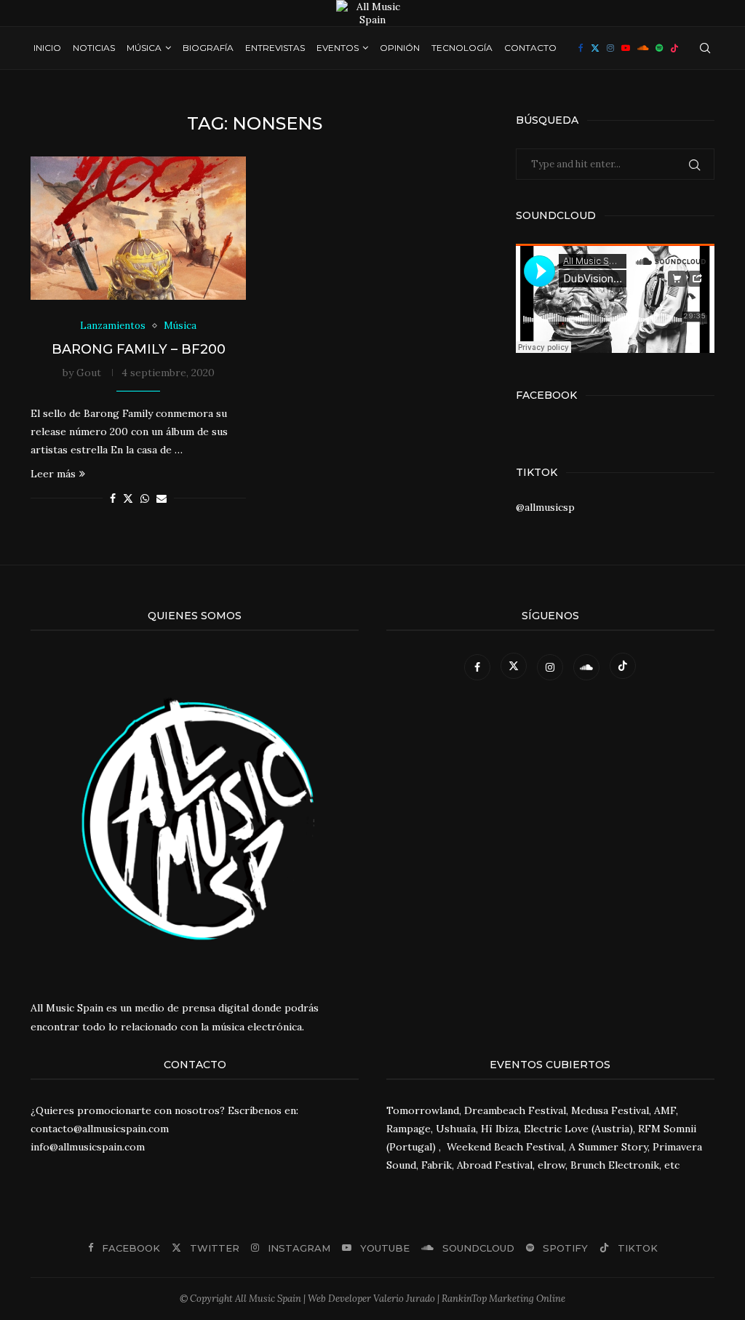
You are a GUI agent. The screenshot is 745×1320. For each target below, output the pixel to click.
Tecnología (462, 47)
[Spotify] (659, 48)
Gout (88, 372)
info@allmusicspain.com (88, 1146)
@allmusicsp (545, 507)
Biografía (208, 47)
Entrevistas (275, 47)
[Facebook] (580, 48)
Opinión (400, 47)
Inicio (47, 47)
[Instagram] (610, 48)
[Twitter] (595, 48)
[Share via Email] (161, 498)
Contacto (530, 47)
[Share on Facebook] (113, 498)
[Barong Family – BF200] (138, 228)
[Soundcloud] (642, 48)
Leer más (53, 473)
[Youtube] (625, 48)
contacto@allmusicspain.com (100, 1128)
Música (144, 47)
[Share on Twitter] (128, 498)
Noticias (94, 47)
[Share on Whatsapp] (144, 498)
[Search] (705, 48)
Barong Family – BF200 (139, 349)
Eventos (337, 47)
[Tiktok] (674, 48)
